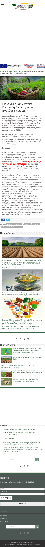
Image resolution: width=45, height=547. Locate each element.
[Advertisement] (22, 37)
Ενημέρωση (11, 71)
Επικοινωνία (4, 518)
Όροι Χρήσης (4, 521)
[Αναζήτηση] (37, 459)
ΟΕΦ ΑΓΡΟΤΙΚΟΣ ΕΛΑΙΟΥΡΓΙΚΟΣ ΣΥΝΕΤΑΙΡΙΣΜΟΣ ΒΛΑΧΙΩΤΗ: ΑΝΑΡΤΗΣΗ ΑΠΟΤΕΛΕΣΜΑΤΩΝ (21, 327)
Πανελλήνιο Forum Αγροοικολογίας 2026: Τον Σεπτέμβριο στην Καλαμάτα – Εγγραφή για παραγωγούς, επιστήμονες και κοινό (27, 350)
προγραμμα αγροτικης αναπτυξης (12, 226)
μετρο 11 (27, 224)
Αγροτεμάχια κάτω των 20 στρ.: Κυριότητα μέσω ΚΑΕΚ (21, 260)
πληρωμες (36, 224)
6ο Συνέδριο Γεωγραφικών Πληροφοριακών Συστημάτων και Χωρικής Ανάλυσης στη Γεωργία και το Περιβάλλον (22, 294)
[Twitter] (20, 338)
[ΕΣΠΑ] (22, 66)
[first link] (3, 5)
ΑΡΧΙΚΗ (4, 71)
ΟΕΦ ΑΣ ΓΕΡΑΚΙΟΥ (9, 267)
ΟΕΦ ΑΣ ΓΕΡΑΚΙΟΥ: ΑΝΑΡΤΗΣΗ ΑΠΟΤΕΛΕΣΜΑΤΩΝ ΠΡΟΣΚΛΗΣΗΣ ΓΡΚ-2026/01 (21, 264)
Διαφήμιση (3, 515)
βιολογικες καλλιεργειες (14, 224)
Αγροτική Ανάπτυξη (22, 71)
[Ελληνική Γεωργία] (22, 6)
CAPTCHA (4, 492)
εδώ (14, 144)
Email (3, 488)
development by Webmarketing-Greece (22, 542)
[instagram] (28, 338)
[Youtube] (24, 338)
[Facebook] (17, 338)
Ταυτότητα (3, 512)
